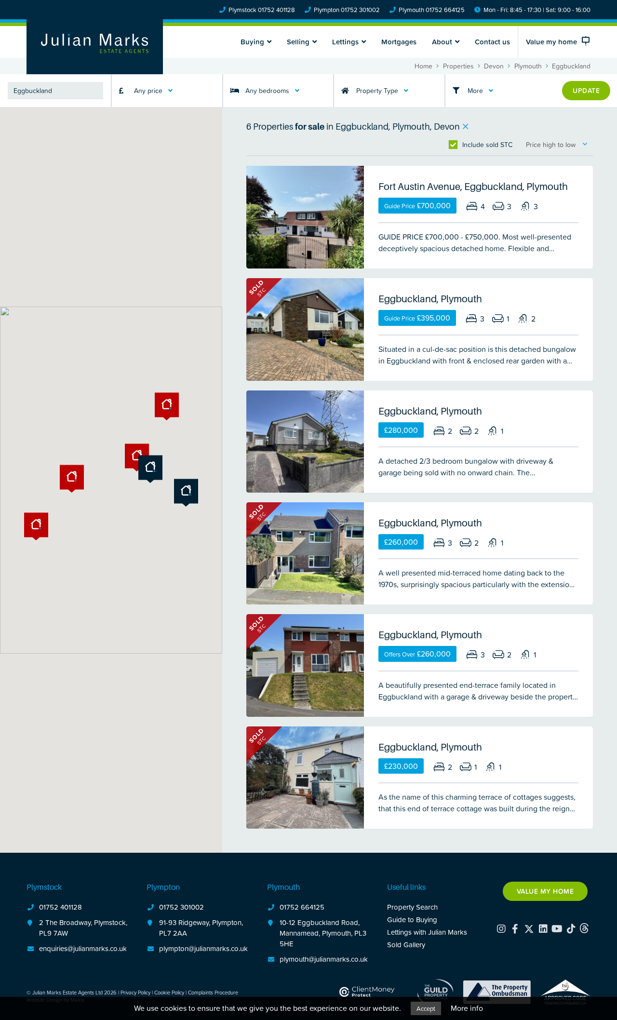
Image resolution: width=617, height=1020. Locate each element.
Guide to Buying (412, 919)
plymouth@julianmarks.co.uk (324, 959)
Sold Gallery (406, 944)
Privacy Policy (135, 992)
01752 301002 (181, 907)
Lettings (345, 42)
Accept (425, 1008)
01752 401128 (60, 907)
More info (467, 1008)
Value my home (545, 891)
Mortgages (398, 42)
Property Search (412, 907)
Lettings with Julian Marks (427, 932)
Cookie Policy (169, 992)
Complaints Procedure (213, 992)
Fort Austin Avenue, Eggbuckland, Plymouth (473, 186)
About (442, 42)
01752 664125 (302, 907)
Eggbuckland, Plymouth (430, 299)
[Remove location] (465, 127)
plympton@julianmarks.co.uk (203, 948)
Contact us (492, 42)
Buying (252, 42)
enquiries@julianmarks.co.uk (83, 948)
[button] (186, 493)
